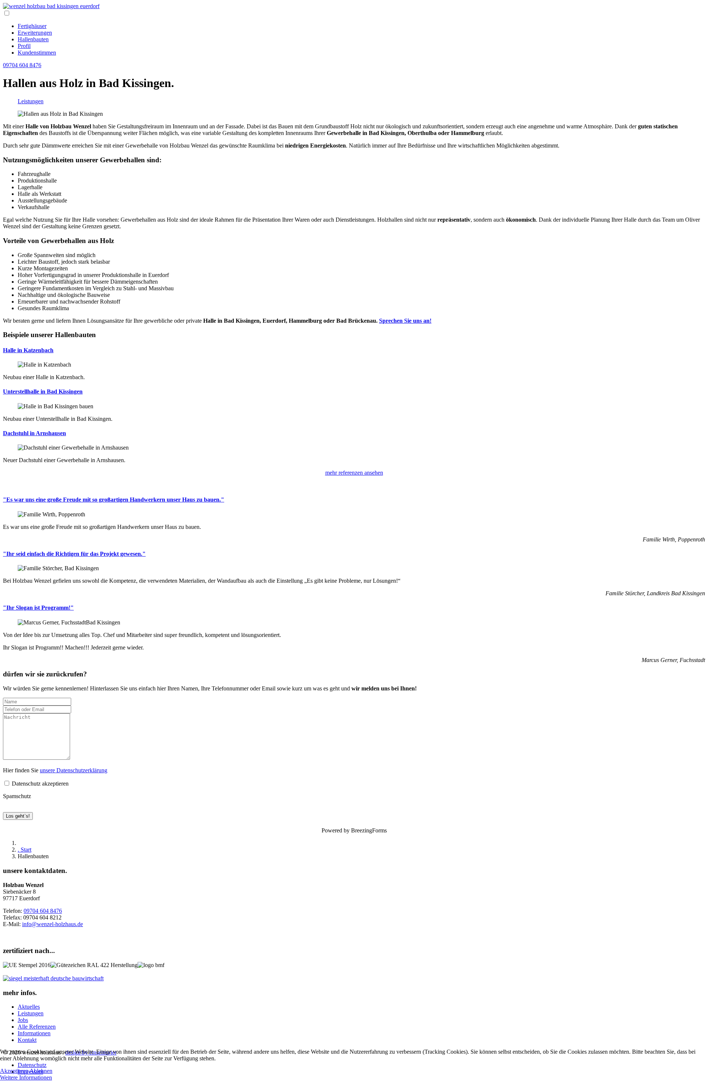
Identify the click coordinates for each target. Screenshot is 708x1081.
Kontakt (27, 1040)
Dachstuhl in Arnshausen (34, 433)
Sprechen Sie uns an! (405, 321)
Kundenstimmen (37, 52)
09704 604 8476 (22, 65)
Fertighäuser (32, 26)
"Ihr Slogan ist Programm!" (38, 607)
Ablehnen (41, 1071)
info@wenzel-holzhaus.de (52, 924)
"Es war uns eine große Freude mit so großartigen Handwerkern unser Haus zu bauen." (113, 499)
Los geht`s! (18, 816)
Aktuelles (29, 1007)
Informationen (34, 1033)
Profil (24, 46)
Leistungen (31, 101)
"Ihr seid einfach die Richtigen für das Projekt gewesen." (74, 554)
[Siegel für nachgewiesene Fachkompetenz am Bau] (53, 978)
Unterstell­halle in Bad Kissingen (43, 391)
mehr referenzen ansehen (354, 473)
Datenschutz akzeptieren (39, 783)
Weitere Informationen (26, 1077)
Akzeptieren (14, 1071)
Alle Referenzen (37, 1026)
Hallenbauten (33, 39)
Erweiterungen (35, 33)
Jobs (23, 1020)
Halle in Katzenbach (28, 350)
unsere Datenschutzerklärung (73, 770)
